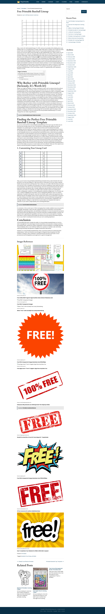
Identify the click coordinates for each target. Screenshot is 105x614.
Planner (77, 2)
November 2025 (72, 63)
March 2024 (71, 103)
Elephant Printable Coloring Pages (24, 588)
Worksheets (85, 2)
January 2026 (71, 59)
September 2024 (72, 91)
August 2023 (71, 117)
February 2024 (71, 105)
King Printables (25, 2)
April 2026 (70, 53)
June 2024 (70, 97)
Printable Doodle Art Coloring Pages (77, 30)
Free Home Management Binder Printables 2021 (56, 569)
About (45, 611)
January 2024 (71, 107)
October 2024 (71, 89)
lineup (29, 556)
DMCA (59, 611)
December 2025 (72, 61)
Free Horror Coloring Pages (74, 34)
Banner (43, 2)
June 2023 (70, 121)
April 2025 (70, 77)
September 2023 (72, 115)
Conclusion (21, 77)
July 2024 (70, 95)
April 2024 (70, 101)
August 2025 (71, 69)
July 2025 (70, 71)
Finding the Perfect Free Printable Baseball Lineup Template (32, 74)
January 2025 (71, 83)
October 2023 (71, 113)
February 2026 (71, 57)
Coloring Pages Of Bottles (74, 42)
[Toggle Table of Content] (43, 72)
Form (70, 2)
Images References (24, 79)
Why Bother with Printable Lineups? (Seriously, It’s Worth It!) (31, 73)
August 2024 (71, 93)
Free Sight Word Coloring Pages (40, 591)
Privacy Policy (49, 611)
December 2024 (72, 85)
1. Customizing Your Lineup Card (27, 76)
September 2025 (72, 67)
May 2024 (70, 99)
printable (34, 556)
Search (68, 9)
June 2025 (70, 73)
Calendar (50, 2)
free (27, 556)
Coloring (64, 2)
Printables (24, 553)
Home (37, 2)
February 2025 (71, 81)
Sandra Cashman (34, 15)
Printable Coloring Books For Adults (76, 36)
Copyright (55, 611)
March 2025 (71, 79)
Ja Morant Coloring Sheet (74, 32)
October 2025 (71, 65)
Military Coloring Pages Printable (76, 28)
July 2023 (70, 119)
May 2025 (70, 75)
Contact (63, 611)
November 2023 (72, 111)
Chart (57, 2)
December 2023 (72, 109)
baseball (23, 556)
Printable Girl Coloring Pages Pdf (76, 40)
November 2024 (72, 87)
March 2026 (71, 55)
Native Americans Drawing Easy (76, 38)
